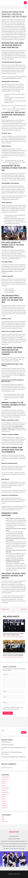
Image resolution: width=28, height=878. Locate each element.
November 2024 (5, 787)
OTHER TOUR (4, 821)
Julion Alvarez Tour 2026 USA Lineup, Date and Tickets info (14, 841)
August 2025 (4, 781)
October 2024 (4, 790)
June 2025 (3, 783)
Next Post (24, 609)
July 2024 (3, 796)
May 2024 (3, 801)
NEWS (13, 636)
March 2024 (4, 803)
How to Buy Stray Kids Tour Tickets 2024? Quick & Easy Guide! (13, 634)
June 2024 (3, 798)
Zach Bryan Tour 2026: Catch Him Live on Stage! (14, 848)
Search (2, 730)
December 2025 (5, 776)
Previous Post (5, 609)
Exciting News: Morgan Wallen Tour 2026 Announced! (13, 756)
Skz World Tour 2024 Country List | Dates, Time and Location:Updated (13, 654)
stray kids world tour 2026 (7, 744)
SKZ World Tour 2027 (6, 742)
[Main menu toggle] (25, 2)
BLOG (2, 817)
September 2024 (5, 792)
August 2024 (4, 794)
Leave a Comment (7, 636)
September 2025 (5, 779)
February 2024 (4, 805)
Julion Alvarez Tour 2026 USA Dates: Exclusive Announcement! (14, 843)
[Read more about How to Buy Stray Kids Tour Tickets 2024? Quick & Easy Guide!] (14, 625)
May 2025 (3, 785)
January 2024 (4, 807)
